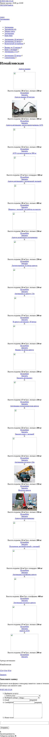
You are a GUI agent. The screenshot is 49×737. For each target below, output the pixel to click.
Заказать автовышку (24, 378)
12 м (1, 670)
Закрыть (3, 675)
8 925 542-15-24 (6, 689)
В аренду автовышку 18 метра (24, 322)
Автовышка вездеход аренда (24, 603)
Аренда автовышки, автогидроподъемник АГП (24, 125)
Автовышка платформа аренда (24, 574)
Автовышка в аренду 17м (24, 294)
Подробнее (24, 93)
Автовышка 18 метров (13, 39)
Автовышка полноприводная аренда (24, 406)
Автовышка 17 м (11, 52)
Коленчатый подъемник (14, 44)
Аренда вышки (24, 69)
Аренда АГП (24, 631)
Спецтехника (10, 58)
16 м (9, 670)
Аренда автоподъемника (24, 518)
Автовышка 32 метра (13, 41)
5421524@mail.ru (6, 5)
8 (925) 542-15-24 (6, 1)
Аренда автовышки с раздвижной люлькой (24, 181)
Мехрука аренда (24, 490)
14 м (5, 670)
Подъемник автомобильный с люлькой (24, 546)
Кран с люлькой (11, 50)
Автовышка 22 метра (13, 56)
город (2, 17)
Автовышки (4, 19)
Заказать (24, 95)
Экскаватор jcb (10, 29)
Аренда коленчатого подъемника (24, 237)
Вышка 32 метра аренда (24, 350)
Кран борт (9, 35)
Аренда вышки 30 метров (25, 97)
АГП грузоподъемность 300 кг (24, 153)
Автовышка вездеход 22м (24, 462)
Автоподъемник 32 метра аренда (24, 266)
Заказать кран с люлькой (24, 434)
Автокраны (9, 27)
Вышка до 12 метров (13, 47)
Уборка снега (10, 31)
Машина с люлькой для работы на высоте (24, 209)
